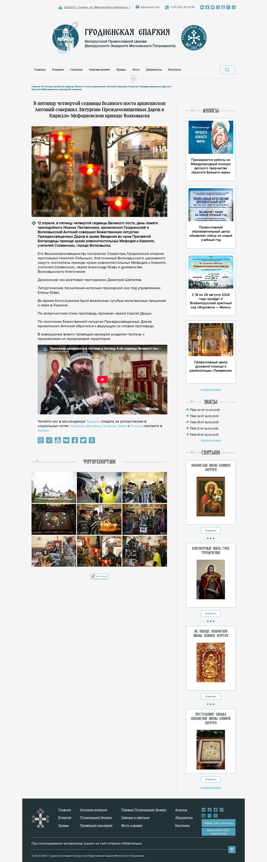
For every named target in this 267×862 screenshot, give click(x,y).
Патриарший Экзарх (96, 818)
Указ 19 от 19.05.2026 (204, 416)
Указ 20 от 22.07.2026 (205, 409)
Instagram (77, 426)
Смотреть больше (211, 389)
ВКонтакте (93, 426)
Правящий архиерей (96, 825)
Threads (136, 426)
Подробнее (210, 530)
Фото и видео (101, 576)
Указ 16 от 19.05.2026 (204, 434)
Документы (184, 818)
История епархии (93, 810)
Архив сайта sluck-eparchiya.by (218, 831)
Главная (64, 810)
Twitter (122, 426)
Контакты (182, 825)
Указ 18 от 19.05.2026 (204, 422)
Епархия (64, 818)
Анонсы (181, 810)
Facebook (109, 426)
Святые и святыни (135, 818)
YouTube (43, 430)
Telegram (92, 421)
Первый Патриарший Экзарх (143, 810)
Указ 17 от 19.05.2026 (204, 428)
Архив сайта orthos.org (218, 823)
